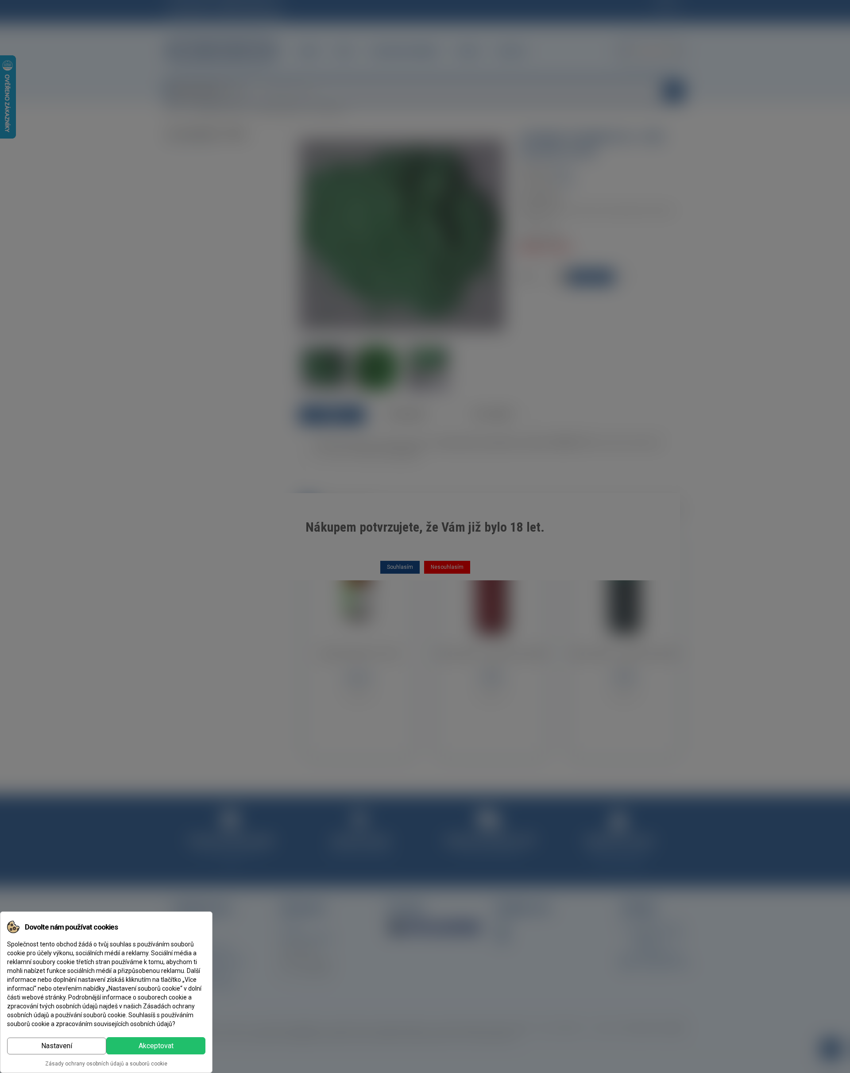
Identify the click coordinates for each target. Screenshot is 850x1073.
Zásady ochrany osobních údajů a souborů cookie (106, 1064)
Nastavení (56, 1046)
